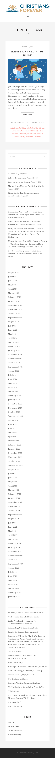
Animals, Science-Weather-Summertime (26, 613)
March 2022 (13, 490)
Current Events (15, 651)
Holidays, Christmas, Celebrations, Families (27, 134)
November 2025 (15, 309)
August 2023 (13, 420)
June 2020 (12, 576)
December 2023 (15, 404)
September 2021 (15, 515)
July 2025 (12, 326)
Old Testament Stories (18, 679)
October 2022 (14, 461)
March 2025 (13, 342)
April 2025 (12, 338)
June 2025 (12, 330)
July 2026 (12, 277)
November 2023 (15, 408)
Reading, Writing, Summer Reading (24, 683)
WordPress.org (14, 735)
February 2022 (14, 494)
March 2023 (13, 441)
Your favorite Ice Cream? (19, 182)
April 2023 (12, 437)
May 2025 (12, 334)
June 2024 (12, 379)
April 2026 (12, 289)
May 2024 (12, 383)
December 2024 (15, 355)
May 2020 (12, 580)
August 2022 (13, 469)
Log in (11, 722)
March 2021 (13, 539)
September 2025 (15, 318)
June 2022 (12, 478)
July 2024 (12, 375)
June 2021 (12, 527)
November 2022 (15, 457)
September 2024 (15, 367)
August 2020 (13, 568)
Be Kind (11, 174)
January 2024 (14, 400)
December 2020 (15, 552)
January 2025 (14, 350)
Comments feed (15, 731)
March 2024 (13, 391)
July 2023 (12, 424)
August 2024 (13, 371)
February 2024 (14, 396)
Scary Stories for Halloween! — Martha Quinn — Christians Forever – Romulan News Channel (26, 231)
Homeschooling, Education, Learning (27, 136)
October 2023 (14, 412)
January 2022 (14, 498)
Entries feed (13, 726)
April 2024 (12, 387)
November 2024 (15, 359)
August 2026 (13, 272)
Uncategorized (14, 702)
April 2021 (12, 535)
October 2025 (14, 314)
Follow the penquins (17, 178)
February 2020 (14, 593)
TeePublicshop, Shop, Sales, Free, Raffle (26, 687)
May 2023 (12, 433)
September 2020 (15, 564)
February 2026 (14, 297)
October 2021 (14, 510)
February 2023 (14, 445)
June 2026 (12, 281)
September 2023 (15, 416)
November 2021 (15, 506)
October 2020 (14, 560)
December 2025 (15, 305)
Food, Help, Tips (15, 662)
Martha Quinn (18, 122)
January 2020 (14, 597)
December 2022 (15, 453)
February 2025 (14, 346)
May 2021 (12, 531)
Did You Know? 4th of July (30, 224)
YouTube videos (15, 706)
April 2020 (13, 584)
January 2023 (14, 449)
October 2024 (14, 363)
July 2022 (12, 474)
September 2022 (15, 465)
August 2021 (13, 519)
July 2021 (12, 523)
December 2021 (15, 502)
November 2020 (15, 556)
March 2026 (13, 293)
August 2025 (13, 322)
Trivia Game (13, 691)
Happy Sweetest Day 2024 (30, 247)
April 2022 (12, 486)
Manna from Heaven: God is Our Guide (26, 186)
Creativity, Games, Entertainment (23, 632)
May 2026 (12, 285)
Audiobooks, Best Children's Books (22, 128)
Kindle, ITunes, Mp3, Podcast (21, 675)
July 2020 (12, 572)
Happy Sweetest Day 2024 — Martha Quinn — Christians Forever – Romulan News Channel (27, 244)
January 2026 (14, 301)
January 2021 (14, 547)
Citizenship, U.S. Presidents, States (23, 628)
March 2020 (13, 588)
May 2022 (12, 482)
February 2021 (14, 543)
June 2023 (12, 428)
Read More (27, 115)
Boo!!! (10, 256)
